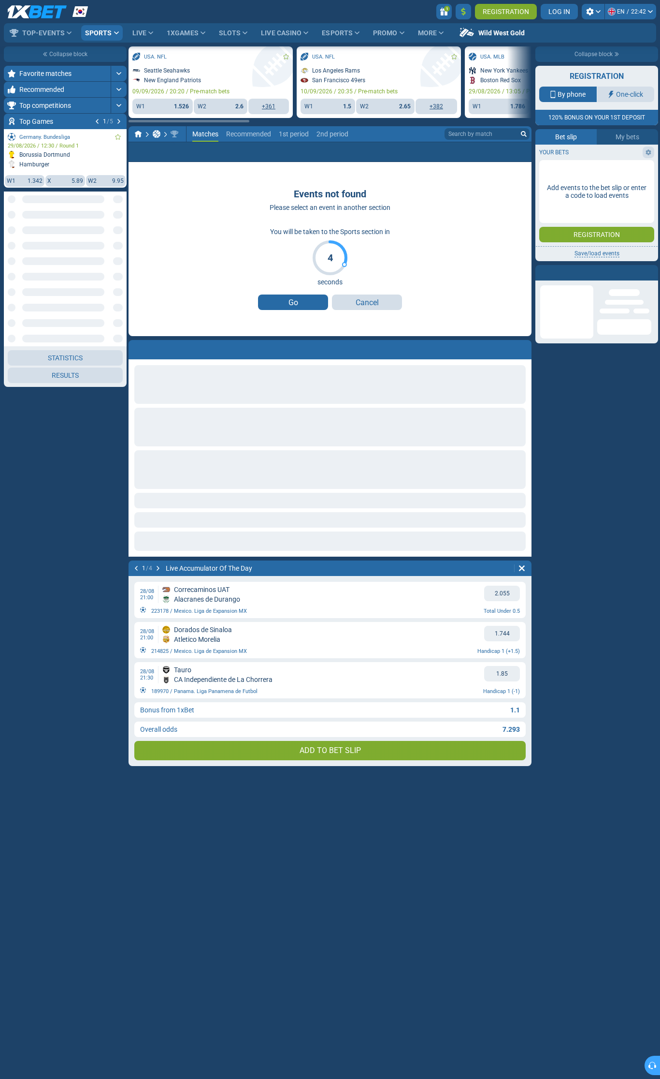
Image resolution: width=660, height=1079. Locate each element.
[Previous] (97, 121)
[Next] (119, 121)
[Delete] (522, 568)
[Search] (524, 134)
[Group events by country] (119, 235)
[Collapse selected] (107, 235)
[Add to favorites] (118, 137)
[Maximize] (119, 73)
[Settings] (593, 11)
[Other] (470, 152)
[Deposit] (463, 11)
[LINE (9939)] (138, 134)
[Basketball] (156, 134)
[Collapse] (119, 282)
